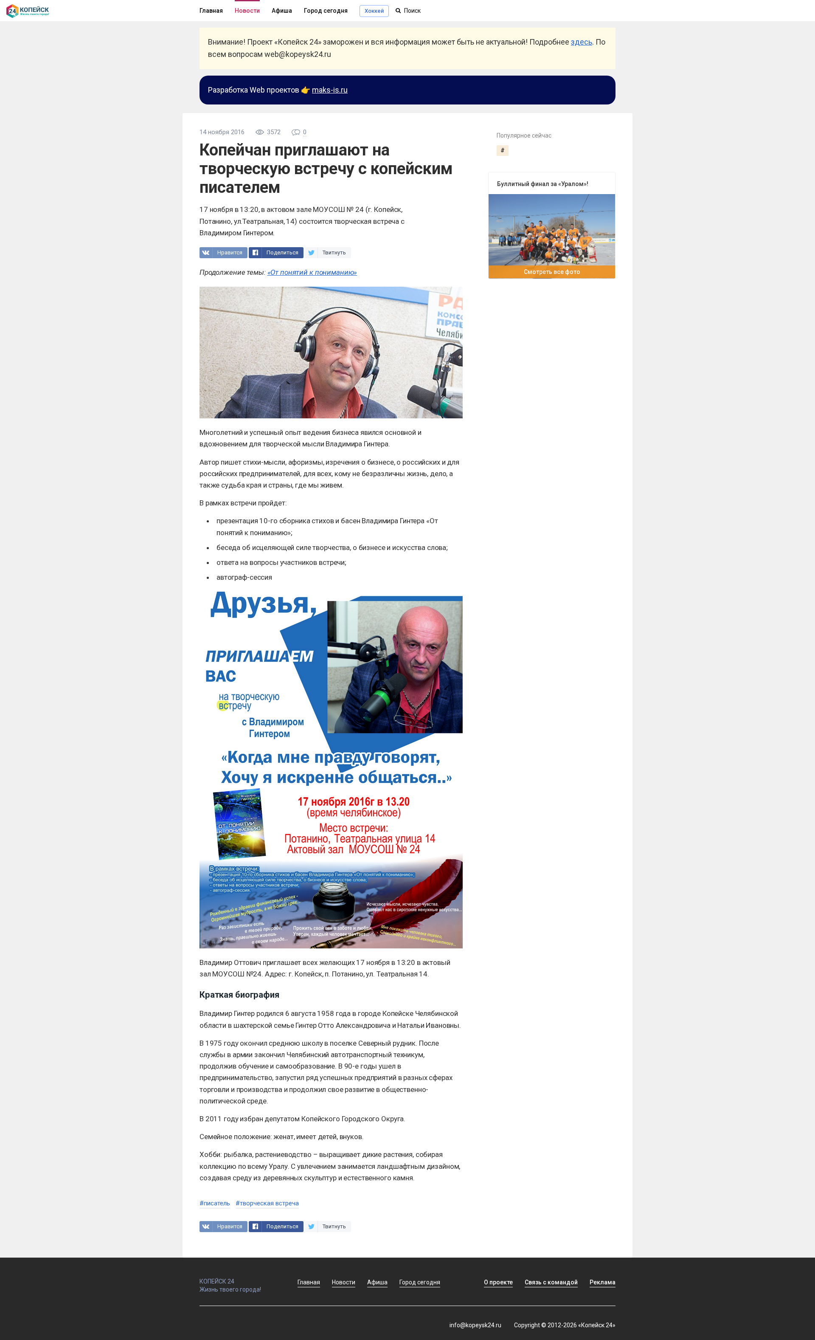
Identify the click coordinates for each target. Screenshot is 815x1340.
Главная (211, 10)
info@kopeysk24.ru (475, 1325)
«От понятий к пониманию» (312, 272)
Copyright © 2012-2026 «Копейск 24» (564, 1325)
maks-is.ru (330, 89)
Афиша (282, 10)
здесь (581, 41)
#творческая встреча (267, 1203)
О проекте (498, 1282)
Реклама (602, 1282)
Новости (247, 10)
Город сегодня (326, 10)
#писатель (215, 1203)
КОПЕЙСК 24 (217, 1281)
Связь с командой (551, 1282)
